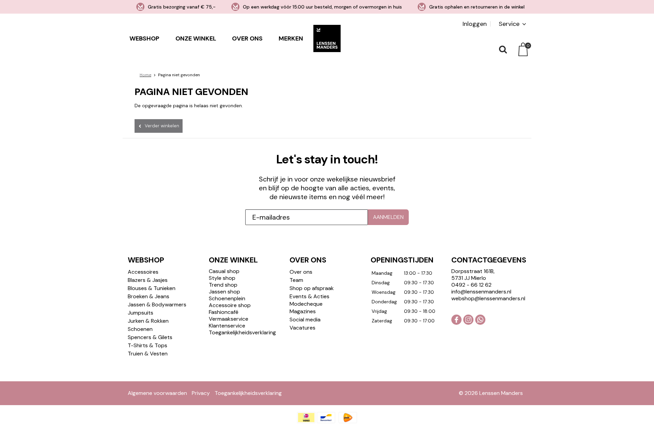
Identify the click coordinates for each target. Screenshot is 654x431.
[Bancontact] (326, 417)
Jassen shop (224, 291)
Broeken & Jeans (148, 296)
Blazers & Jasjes (148, 280)
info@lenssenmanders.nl (481, 291)
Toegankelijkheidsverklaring (242, 332)
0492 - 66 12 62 (471, 284)
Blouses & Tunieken (151, 288)
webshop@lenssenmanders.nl (488, 298)
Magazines (303, 311)
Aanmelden (388, 217)
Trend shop (223, 284)
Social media (305, 319)
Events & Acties (309, 296)
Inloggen (475, 23)
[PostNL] (348, 417)
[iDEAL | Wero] (306, 417)
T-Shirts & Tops (147, 345)
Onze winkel (195, 38)
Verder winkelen (162, 126)
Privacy (201, 393)
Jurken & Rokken (148, 320)
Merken (291, 38)
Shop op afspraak (312, 288)
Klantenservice (227, 325)
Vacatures (302, 327)
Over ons (247, 38)
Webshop (144, 38)
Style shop (222, 278)
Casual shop (224, 271)
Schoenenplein (227, 298)
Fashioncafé (223, 312)
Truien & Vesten (148, 353)
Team (296, 280)
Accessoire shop (230, 305)
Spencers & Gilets (150, 337)
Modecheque (306, 303)
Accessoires (143, 271)
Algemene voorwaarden (157, 393)
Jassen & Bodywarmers (157, 304)
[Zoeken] (502, 49)
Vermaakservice (228, 318)
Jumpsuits (140, 312)
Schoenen (140, 329)
